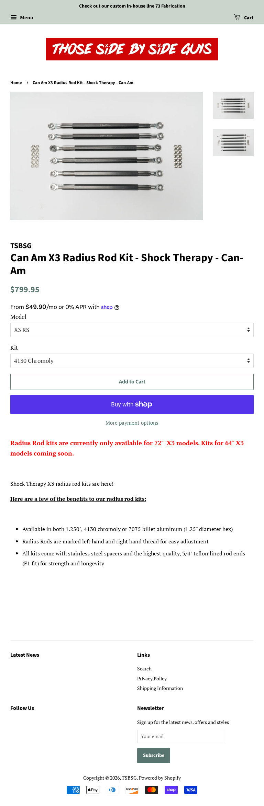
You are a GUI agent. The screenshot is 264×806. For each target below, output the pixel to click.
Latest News (24, 655)
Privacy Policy (152, 678)
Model (18, 317)
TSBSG (129, 777)
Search (144, 668)
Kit (14, 348)
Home (16, 83)
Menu (26, 17)
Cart (248, 17)
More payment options (132, 422)
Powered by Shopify (160, 777)
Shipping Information (160, 688)
